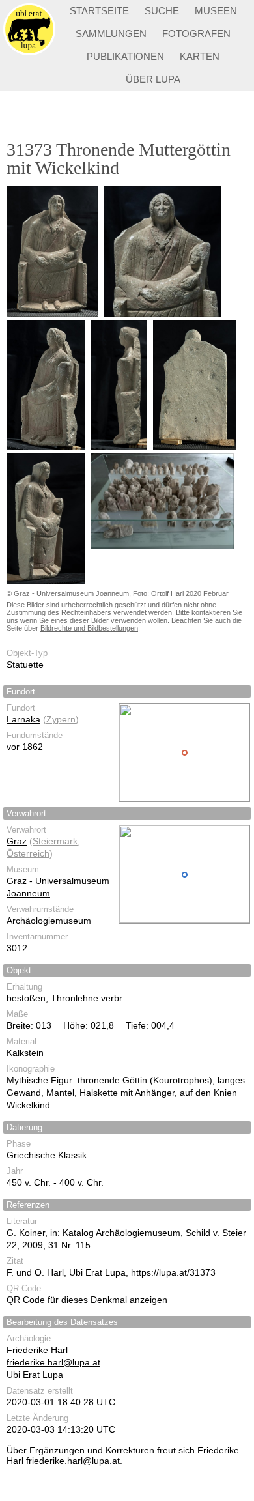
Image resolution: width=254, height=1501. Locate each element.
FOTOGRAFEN (196, 33)
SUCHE (162, 10)
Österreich (28, 853)
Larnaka (23, 719)
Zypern (61, 719)
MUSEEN (216, 10)
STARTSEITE (99, 10)
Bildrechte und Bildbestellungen (89, 628)
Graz (17, 841)
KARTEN (199, 56)
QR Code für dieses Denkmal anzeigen (87, 1299)
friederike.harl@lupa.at (53, 1362)
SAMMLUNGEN (111, 33)
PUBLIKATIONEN (125, 56)
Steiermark (55, 841)
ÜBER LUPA (153, 79)
